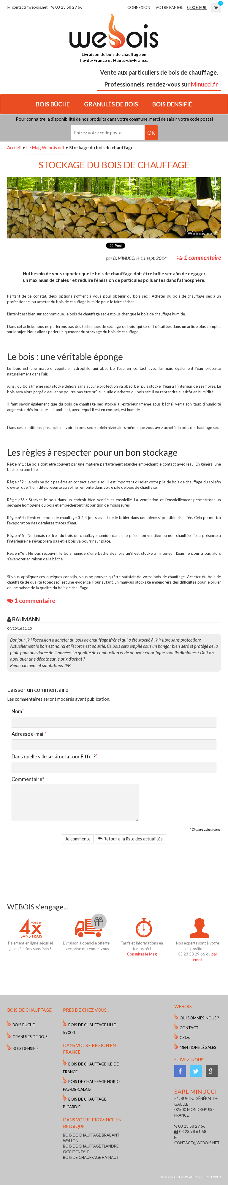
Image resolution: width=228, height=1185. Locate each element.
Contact (189, 1027)
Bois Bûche (23, 1024)
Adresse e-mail (28, 734)
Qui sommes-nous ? (199, 1018)
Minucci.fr (204, 84)
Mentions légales (198, 1047)
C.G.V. (185, 1037)
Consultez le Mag (142, 954)
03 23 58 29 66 (68, 7)
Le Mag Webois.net (45, 147)
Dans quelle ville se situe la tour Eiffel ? (54, 757)
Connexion (138, 7)
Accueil (14, 147)
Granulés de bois (30, 1036)
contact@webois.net (29, 7)
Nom (17, 711)
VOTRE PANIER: (169, 7)
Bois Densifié (25, 1048)
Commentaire (28, 779)
